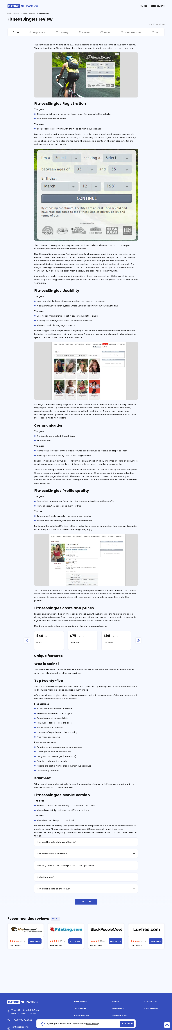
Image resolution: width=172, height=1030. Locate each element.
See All (55, 918)
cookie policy (92, 1023)
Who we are (117, 1008)
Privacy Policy (119, 1015)
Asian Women (80, 1002)
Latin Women (80, 1008)
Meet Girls (86, 901)
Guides (143, 6)
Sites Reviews (158, 6)
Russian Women (81, 1015)
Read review (15, 945)
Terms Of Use (150, 1002)
